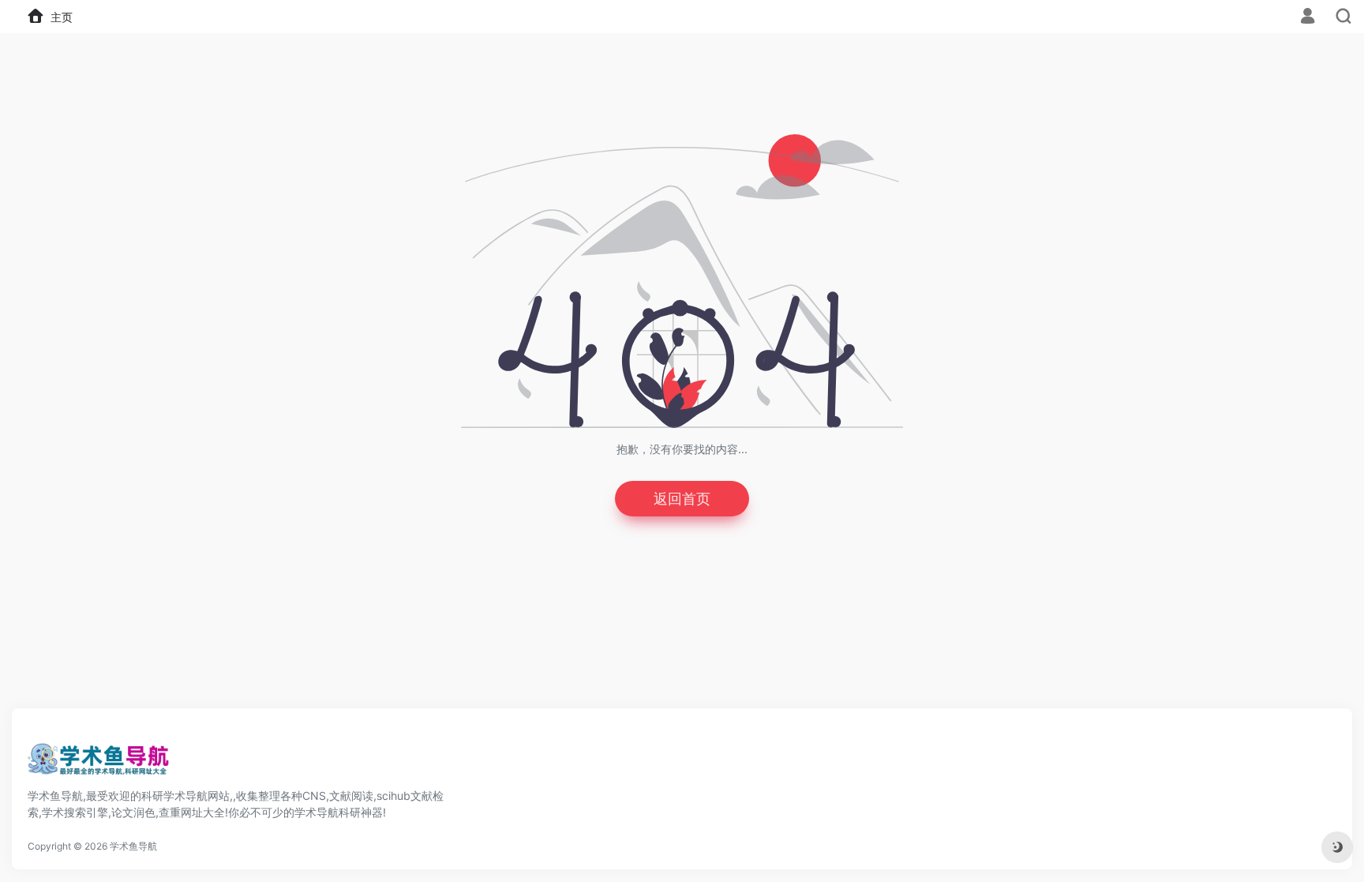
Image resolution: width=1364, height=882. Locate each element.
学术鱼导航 (133, 846)
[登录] (1307, 18)
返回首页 (682, 498)
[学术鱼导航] (99, 763)
